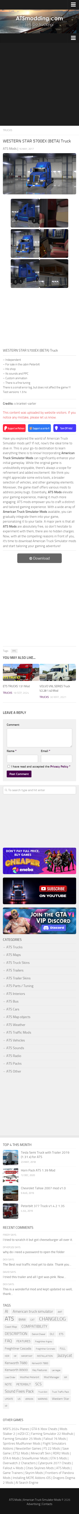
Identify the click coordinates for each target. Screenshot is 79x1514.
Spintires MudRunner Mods (21, 1443)
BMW (22, 1319)
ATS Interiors (15, 994)
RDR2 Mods (61, 1453)
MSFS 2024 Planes (16, 1429)
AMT (60, 1311)
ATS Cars (12, 1009)
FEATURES (23, 1341)
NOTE (8, 1384)
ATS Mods (63, 1468)
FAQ (8, 1341)
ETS (61, 1334)
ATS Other (13, 1071)
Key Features (39, 1370)
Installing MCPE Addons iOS (32, 1478)
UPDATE (9, 1399)
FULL (63, 1348)
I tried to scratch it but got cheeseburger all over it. (38, 1240)
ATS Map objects (18, 1017)
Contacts (47, 1504)
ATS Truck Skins (18, 963)
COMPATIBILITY (34, 1326)
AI (6, 1311)
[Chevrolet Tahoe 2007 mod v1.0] (10, 1193)
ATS (9, 1319)
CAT (32, 1319)
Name (11, 751)
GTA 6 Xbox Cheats (44, 1429)
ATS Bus (12, 1001)
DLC (52, 1334)
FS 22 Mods (52, 1448)
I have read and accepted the (40, 766)
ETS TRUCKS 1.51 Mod (16, 686)
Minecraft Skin (41, 1453)
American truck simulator (33, 1311)
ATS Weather (15, 1025)
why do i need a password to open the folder (34, 1252)
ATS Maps (13, 955)
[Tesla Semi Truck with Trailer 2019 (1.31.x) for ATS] (10, 1157)
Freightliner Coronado (45, 1349)
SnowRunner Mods (35, 1458)
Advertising (33, 1504)
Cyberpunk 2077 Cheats (54, 1463)
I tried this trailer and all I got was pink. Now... (34, 1277)
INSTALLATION (45, 1356)
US (19, 1398)
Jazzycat (64, 1355)
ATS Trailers (14, 970)
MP (65, 1377)
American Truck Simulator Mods (42, 1500)
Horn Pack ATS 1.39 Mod (38, 1170)
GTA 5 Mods (58, 1458)
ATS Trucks (14, 947)
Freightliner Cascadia (18, 1348)
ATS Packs (13, 1063)
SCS (38, 1384)
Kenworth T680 (16, 1363)
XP (6, 1406)
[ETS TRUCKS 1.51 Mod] (21, 672)
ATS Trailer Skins (18, 978)
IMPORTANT (26, 1356)
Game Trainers (13, 1473)
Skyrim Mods (34, 1473)
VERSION (29, 1399)
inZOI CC (23, 1434)
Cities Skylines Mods (40, 1468)
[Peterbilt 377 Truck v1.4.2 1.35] (10, 1211)
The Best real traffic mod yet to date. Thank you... (37, 1264)
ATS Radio (13, 1056)
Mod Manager (51, 1377)
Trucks (7, 130)
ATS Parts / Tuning (19, 986)
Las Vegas (56, 1370)
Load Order (10, 1377)
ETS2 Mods (21, 1453)
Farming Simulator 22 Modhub (52, 1434)
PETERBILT (23, 1384)
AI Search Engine (27, 1482)
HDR (7, 1356)
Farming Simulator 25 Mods (22, 1439)
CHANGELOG (52, 1319)
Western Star (60, 1399)
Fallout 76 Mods (55, 1439)
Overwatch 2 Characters (19, 1463)
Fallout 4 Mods (13, 1468)
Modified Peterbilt (29, 1377)
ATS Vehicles (15, 1040)
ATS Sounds (15, 1048)
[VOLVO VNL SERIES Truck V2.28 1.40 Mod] (58, 672)
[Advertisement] (39, 84)
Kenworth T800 (40, 1363)
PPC (14, 651)
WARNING (42, 1399)
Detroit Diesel (38, 1334)
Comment (13, 725)
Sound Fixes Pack (19, 1391)
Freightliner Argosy (43, 1341)
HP (15, 1356)
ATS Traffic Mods (18, 1032)
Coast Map (11, 1326)
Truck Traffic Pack (60, 1392)
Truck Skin (42, 1392)
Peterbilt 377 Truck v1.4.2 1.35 (43, 1206)
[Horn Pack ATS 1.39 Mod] (10, 1175)
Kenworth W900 (16, 1370)
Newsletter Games (28, 1448)
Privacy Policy (59, 766)
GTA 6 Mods (11, 1458)
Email (45, 751)
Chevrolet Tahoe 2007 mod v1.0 (43, 1188)
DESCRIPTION (16, 1333)
